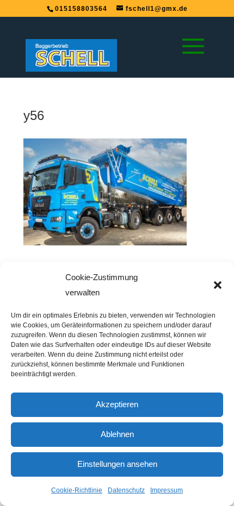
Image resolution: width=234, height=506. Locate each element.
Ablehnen (117, 434)
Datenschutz (126, 490)
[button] (217, 285)
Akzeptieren (117, 404)
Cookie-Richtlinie (76, 490)
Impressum (166, 490)
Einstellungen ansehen (117, 464)
